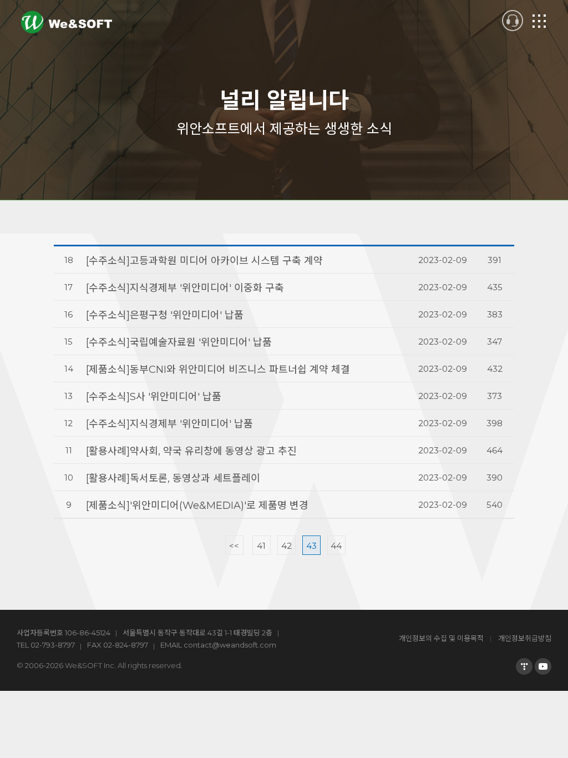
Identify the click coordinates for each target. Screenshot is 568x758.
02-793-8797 (53, 644)
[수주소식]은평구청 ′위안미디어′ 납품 (165, 315)
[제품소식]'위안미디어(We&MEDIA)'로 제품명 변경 (197, 505)
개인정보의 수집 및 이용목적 (441, 638)
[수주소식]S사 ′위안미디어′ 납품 (153, 397)
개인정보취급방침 (524, 638)
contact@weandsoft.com (230, 644)
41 (261, 545)
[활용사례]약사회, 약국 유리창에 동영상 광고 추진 (191, 451)
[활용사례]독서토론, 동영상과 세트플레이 (173, 478)
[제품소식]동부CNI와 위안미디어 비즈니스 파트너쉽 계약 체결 (218, 369)
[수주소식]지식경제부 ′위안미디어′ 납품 (169, 424)
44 (336, 545)
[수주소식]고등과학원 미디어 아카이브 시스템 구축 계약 (204, 261)
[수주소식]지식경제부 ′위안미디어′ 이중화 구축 (185, 288)
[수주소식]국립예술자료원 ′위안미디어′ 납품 (179, 342)
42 (286, 545)
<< (234, 545)
